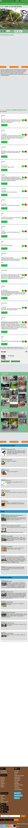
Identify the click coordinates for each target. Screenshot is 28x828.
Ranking (16, 786)
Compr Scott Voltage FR (6, 459)
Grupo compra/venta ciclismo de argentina (10, 525)
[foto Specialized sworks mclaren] (22, 376)
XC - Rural (17, 770)
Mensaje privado (6, 361)
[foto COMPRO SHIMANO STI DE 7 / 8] (5, 412)
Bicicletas (3, 6)
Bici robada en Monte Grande (7, 622)
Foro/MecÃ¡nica (4, 772)
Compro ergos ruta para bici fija (8, 449)
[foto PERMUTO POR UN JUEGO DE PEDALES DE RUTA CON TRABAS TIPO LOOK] (14, 418)
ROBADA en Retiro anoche (7, 591)
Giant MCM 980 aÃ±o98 (6, 581)
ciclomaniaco (4, 270)
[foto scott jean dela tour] (22, 381)
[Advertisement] (14, 50)
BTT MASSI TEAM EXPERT (7, 602)
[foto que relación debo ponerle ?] (5, 400)
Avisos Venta (13, 3)
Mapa (11, 819)
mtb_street (3, 146)
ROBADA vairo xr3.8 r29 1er (7, 633)
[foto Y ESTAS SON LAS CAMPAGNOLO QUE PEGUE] (22, 401)
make (2, 213)
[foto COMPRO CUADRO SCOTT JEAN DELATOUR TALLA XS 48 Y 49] (14, 412)
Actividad (12, 355)
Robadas (2, 780)
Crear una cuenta (24, 0)
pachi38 (3, 130)
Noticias (2, 781)
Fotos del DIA (17, 787)
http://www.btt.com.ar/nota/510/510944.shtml (11, 341)
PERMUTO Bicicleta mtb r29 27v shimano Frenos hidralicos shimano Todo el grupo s (12, 516)
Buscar (2, 800)
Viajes (16, 773)
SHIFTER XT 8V (4, 501)
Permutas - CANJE (4, 801)
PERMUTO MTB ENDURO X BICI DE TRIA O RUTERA (12, 567)
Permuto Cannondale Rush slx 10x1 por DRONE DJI (12, 556)
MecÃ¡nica (3, 778)
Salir (17, 819)
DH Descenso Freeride (19, 775)
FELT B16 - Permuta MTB (6, 536)
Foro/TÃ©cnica (4, 770)
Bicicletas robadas (6, 577)
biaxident (3, 115)
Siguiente (24, 441)
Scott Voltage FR (5, 470)
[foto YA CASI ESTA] (22, 394)
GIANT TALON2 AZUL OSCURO (8, 612)
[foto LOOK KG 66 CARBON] (14, 376)
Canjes (3, 511)
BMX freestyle (17, 778)
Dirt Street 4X (17, 777)
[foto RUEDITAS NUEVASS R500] (5, 393)
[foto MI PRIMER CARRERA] (14, 402)
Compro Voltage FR (5, 490)
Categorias (3, 798)
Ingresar (17, 0)
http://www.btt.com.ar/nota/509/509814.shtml (11, 321)
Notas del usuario (15, 361)
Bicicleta (4, 775)
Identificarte (21, 347)
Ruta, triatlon (17, 780)
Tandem (2, 785)
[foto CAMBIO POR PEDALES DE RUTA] (5, 418)
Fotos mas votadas (18, 789)
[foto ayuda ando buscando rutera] (5, 425)
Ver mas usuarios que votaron (7, 34)
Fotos (7, 3)
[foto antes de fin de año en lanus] (5, 387)
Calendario (3, 783)
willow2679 (3, 253)
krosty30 (3, 174)
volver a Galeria (14, 441)
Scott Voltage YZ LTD (6, 480)
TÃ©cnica (2, 777)
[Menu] (1, 1)
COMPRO (3, 795)
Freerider (2, 786)
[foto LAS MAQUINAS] (22, 387)
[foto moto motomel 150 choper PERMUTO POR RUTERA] (14, 425)
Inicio (6, 819)
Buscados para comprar (8, 445)
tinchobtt (3, 317)
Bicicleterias (4, 807)
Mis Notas (5, 409)
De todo (16, 781)
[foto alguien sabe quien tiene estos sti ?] (5, 376)
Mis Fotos (5, 373)
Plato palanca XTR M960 (6, 546)
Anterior (3, 441)
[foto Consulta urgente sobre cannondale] (5, 382)
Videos (9, 6)
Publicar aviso (19, 795)
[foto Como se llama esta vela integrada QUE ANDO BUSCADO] (14, 382)
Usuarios (4, 811)
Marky (2, 336)
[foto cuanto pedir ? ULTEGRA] (14, 396)
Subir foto (18, 793)
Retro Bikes (17, 783)
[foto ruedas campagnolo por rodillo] (22, 418)
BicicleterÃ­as (21, 3)
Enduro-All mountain (19, 784)
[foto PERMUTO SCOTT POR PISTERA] (22, 412)
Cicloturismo (5, 809)
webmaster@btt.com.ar (23, 823)
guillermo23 (4, 188)
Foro (2, 3)
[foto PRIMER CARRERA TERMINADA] (14, 389)
